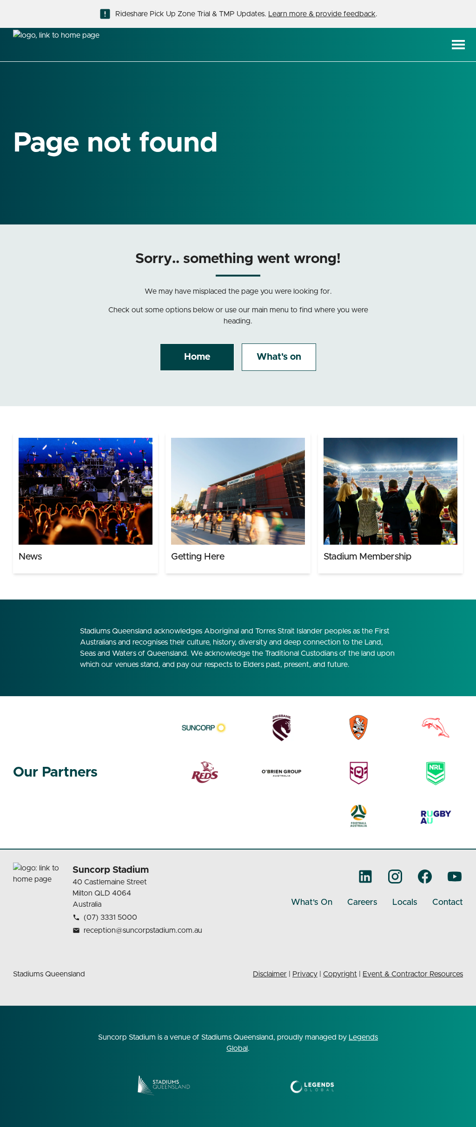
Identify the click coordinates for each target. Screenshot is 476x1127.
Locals (404, 902)
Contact (447, 902)
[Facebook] (424, 876)
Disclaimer (270, 974)
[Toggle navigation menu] (458, 44)
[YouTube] (454, 876)
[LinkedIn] (365, 876)
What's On (311, 902)
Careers (362, 902)
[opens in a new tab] (204, 727)
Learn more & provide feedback (322, 14)
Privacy (304, 974)
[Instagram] (395, 876)
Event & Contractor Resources (413, 974)
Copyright (340, 974)
